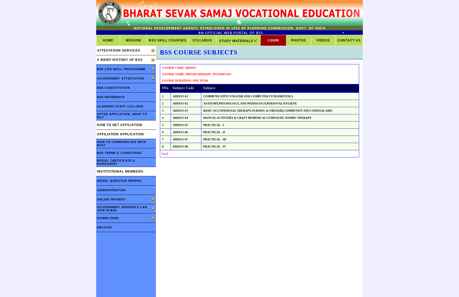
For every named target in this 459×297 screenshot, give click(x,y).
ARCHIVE (104, 227)
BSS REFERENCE (111, 97)
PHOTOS (298, 40)
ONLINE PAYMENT (111, 199)
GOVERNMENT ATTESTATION (120, 78)
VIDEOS (323, 40)
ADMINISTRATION (111, 190)
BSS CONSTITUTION (113, 87)
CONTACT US (349, 40)
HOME (108, 40)
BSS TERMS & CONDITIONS (119, 152)
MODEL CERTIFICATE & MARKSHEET (116, 162)
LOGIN (273, 40)
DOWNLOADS (108, 218)
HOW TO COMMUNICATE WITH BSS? (121, 143)
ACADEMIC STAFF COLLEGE (120, 106)
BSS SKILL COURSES (167, 40)
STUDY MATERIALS (236, 41)
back (165, 153)
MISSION (133, 40)
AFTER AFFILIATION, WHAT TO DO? (122, 115)
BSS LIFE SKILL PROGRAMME (121, 69)
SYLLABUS (202, 40)
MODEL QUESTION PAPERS (119, 180)
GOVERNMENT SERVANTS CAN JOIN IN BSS (122, 209)
